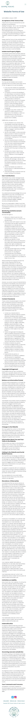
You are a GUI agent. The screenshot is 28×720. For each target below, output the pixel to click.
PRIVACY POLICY (21, 701)
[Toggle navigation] (25, 4)
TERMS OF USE (13, 701)
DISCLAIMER (6, 701)
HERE (3, 691)
